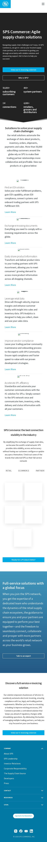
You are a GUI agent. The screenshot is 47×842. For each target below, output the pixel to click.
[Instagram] (15, 831)
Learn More (10, 212)
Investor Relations (12, 763)
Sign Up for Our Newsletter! (23, 816)
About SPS (8, 753)
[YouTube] (26, 831)
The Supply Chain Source (15, 773)
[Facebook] (20, 831)
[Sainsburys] (33, 492)
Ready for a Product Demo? (24, 559)
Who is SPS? (23, 78)
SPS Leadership (10, 758)
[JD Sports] (14, 515)
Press (6, 783)
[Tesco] (14, 492)
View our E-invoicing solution (23, 70)
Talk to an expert (23, 656)
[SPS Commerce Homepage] (5, 4)
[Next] (23, 538)
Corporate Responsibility (15, 768)
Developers (9, 778)
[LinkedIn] (31, 831)
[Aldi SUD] (33, 515)
